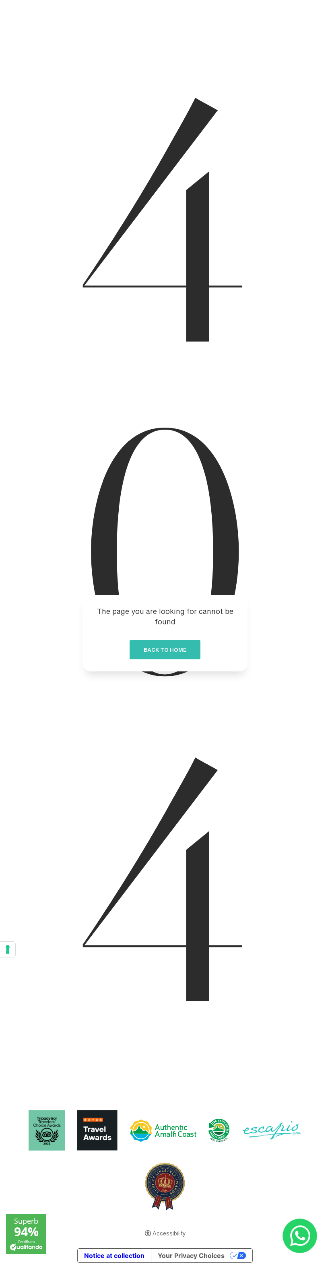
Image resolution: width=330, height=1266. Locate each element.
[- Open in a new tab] (299, 1235)
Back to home (165, 651)
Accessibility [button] (169, 1234)
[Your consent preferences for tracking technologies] (7, 949)
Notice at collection (114, 1256)
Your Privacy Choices (191, 1256)
